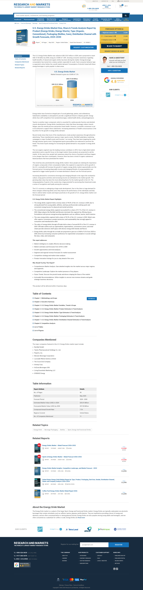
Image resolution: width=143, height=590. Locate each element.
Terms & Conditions (78, 585)
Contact (99, 555)
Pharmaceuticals (29, 19)
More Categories (117, 19)
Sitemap (61, 585)
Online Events (119, 560)
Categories (83, 555)
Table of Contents (20, 59)
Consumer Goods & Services (106, 19)
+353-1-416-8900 (106, 6)
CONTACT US (104, 1)
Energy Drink (38, 430)
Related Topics (19, 65)
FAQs (98, 558)
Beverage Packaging (51, 430)
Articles (117, 563)
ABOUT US (95, 1)
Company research (85, 558)
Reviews (64, 560)
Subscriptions (84, 563)
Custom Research (85, 560)
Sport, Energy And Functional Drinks (79, 430)
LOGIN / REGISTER (124, 1)
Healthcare (17, 19)
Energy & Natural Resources (65, 19)
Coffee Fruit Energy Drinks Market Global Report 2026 (59, 491)
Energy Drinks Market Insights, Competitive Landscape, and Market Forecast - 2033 (69, 468)
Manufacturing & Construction (51, 19)
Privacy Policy (68, 585)
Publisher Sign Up (120, 555)
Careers (64, 558)
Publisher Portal (120, 558)
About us (65, 555)
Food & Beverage (96, 19)
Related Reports (20, 67)
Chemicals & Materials (40, 19)
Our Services (126, 19)
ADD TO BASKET (114, 46)
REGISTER (118, 545)
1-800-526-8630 (93, 8)
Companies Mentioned (22, 62)
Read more (81, 517)
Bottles (62, 430)
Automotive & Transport (77, 19)
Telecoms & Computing (86, 19)
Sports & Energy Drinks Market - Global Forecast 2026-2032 (62, 457)
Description (18, 56)
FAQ (113, 1)
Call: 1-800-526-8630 (114, 66)
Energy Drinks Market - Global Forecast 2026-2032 (59, 445)
